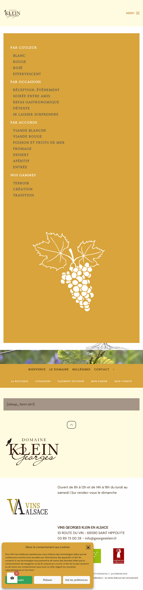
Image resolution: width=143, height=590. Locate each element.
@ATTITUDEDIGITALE (99, 574)
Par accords (23, 122)
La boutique (19, 381)
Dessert (21, 155)
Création (23, 189)
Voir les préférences (76, 579)
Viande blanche (29, 130)
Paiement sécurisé (71, 381)
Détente (21, 108)
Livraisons (43, 381)
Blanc (19, 56)
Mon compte (123, 381)
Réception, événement (36, 90)
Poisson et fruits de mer (39, 143)
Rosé (18, 68)
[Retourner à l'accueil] (12, 13)
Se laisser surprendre (36, 114)
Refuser (47, 579)
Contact (101, 369)
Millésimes (81, 369)
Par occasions (25, 82)
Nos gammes (23, 175)
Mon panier (99, 381)
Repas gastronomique (36, 102)
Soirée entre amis (31, 96)
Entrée (20, 167)
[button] (88, 547)
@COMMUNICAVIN (119, 574)
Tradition (23, 195)
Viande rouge (27, 136)
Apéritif (21, 161)
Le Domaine (59, 369)
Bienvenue (37, 369)
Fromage (22, 149)
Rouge (19, 62)
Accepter (19, 579)
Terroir (21, 183)
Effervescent (27, 74)
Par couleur (23, 48)
